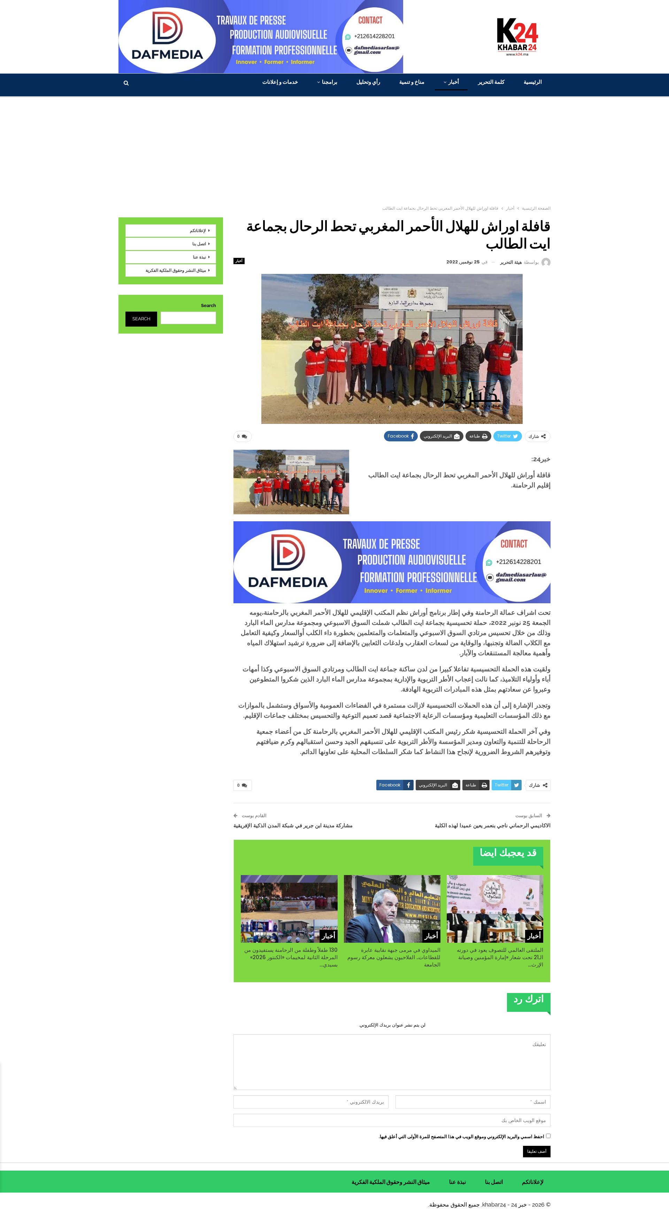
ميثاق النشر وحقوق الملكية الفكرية (176, 270)
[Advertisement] (334, 150)
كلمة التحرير (491, 81)
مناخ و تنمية (411, 81)
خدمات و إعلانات (280, 81)
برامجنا (329, 81)
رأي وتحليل (368, 81)
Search (208, 305)
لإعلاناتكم (198, 230)
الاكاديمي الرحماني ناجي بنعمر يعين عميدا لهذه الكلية (493, 825)
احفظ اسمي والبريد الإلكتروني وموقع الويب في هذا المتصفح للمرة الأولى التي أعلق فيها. (461, 1136)
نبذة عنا (199, 257)
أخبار (453, 81)
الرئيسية (533, 81)
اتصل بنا (199, 244)
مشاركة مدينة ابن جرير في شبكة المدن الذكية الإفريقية (293, 825)
